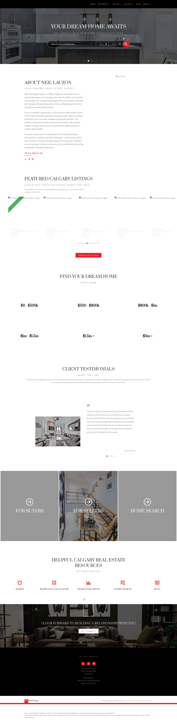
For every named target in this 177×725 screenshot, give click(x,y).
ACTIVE (120, 38)
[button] (33, 153)
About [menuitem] (146, 4)
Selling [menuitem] (127, 4)
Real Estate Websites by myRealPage (142, 701)
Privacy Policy (127, 701)
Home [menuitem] (92, 4)
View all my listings (88, 255)
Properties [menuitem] (103, 4)
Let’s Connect (88, 631)
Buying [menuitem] (116, 4)
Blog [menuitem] (138, 4)
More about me (33, 153)
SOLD (128, 38)
